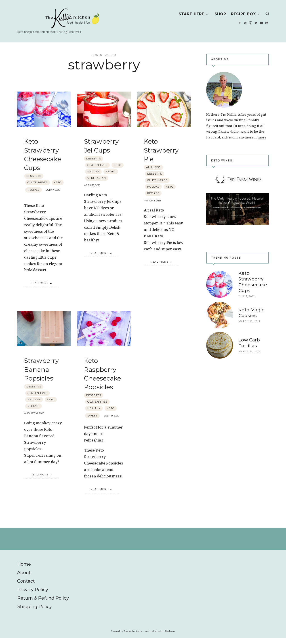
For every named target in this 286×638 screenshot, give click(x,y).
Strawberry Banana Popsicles (41, 369)
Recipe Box (243, 14)
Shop (220, 14)
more (262, 137)
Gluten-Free (37, 182)
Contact (26, 581)
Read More (40, 282)
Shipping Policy (34, 606)
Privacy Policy (32, 589)
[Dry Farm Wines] (237, 209)
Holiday (153, 186)
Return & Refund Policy (43, 598)
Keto (57, 182)
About (24, 572)
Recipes (33, 189)
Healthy (34, 399)
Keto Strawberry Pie (161, 150)
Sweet (111, 171)
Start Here (191, 14)
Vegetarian (96, 178)
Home (24, 564)
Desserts (33, 176)
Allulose (153, 167)
